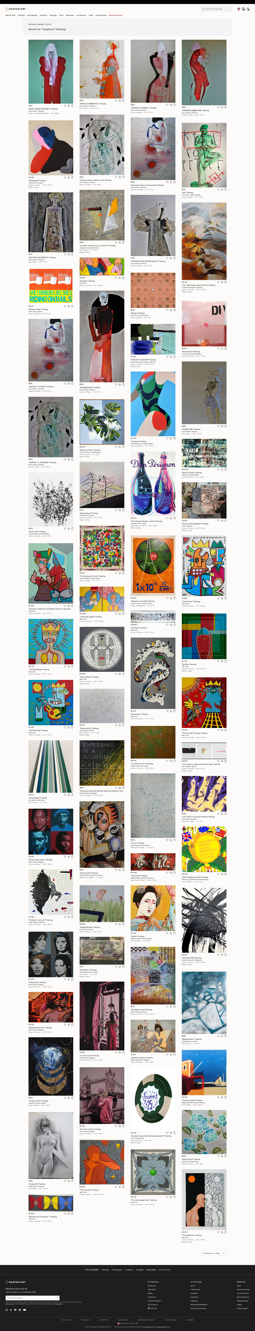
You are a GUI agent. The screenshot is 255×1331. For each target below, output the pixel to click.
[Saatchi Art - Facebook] (15, 1310)
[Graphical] (153, 404)
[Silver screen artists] (50, 832)
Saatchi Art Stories (243, 1289)
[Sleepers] (102, 266)
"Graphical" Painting (138, 441)
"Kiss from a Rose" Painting (90, 1129)
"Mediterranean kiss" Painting (40, 1028)
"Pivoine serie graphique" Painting (195, 524)
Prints (61, 15)
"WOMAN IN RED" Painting (90, 387)
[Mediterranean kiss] (50, 1007)
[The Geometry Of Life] (102, 548)
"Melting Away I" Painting (191, 1039)
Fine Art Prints (164, 1270)
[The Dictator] (204, 565)
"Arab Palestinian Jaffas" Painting (195, 877)
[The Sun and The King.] (204, 702)
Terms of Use (9, 1304)
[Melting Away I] (204, 1003)
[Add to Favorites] (65, 106)
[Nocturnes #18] (204, 920)
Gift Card (154, 1308)
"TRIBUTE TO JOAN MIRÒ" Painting (42, 462)
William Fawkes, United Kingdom (141, 938)
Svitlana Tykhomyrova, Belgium (192, 287)
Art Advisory (81, 15)
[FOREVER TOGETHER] (153, 339)
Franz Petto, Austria (86, 929)
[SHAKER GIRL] (204, 392)
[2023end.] (153, 617)
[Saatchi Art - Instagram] (7, 1310)
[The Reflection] (204, 1199)
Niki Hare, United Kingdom (190, 475)
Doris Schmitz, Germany (36, 111)
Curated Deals (100, 15)
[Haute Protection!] (153, 1036)
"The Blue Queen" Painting (38, 669)
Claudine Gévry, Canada (190, 1041)
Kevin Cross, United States (139, 315)
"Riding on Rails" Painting (38, 309)
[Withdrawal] (50, 147)
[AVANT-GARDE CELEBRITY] (50, 72)
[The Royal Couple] (102, 599)
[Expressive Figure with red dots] (153, 148)
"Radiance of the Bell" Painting (143, 601)
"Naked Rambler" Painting (90, 927)
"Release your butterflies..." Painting (42, 1217)
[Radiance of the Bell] (153, 565)
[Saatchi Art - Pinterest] (20, 1310)
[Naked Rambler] (102, 903)
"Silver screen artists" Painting (40, 860)
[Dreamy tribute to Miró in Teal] (102, 144)
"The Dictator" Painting (191, 601)
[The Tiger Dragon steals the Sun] (204, 241)
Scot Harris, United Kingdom (191, 195)
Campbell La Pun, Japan (138, 523)
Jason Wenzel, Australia (138, 1012)
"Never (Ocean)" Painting (192, 473)
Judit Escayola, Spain (87, 730)
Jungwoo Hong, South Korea (89, 248)
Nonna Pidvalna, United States (90, 578)
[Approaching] (102, 485)
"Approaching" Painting (89, 513)
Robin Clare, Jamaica (35, 311)
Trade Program (196, 1289)
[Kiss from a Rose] (102, 1095)
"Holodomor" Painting (88, 970)
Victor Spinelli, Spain (137, 1138)
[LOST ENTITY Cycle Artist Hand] (204, 794)
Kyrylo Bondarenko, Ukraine (89, 972)
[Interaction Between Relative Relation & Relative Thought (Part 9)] (102, 763)
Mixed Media (151, 1270)
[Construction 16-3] (153, 742)
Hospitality (194, 1293)
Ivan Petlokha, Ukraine (189, 766)
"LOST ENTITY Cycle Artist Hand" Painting (198, 817)
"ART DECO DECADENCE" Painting (41, 257)
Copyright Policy (123, 1320)
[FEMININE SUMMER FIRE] (204, 72)
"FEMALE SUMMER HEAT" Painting (93, 104)
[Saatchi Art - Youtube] (24, 1310)
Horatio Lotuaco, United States (141, 603)
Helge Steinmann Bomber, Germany (142, 878)
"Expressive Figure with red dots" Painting (147, 185)
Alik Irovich (83, 283)
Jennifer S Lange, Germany (37, 1103)
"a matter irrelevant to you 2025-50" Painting (97, 246)
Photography (32, 15)
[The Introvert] (102, 1162)
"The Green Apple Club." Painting (143, 1200)
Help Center (152, 1289)
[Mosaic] (153, 290)
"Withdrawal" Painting (37, 181)
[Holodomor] (102, 951)
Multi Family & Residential (199, 1304)
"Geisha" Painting (137, 936)
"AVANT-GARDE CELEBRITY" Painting (43, 109)
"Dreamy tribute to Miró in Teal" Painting (95, 180)
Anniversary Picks (116, 15)
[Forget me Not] (50, 1066)
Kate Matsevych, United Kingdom (142, 444)
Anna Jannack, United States (140, 845)
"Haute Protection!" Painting (142, 1058)
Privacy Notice (58, 1304)
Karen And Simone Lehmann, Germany (143, 362)
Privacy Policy (150, 1327)
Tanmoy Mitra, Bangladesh (88, 793)
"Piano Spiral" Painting (139, 714)
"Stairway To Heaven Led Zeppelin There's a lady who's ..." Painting (54, 609)
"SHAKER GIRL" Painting (191, 429)
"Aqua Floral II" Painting (191, 1159)
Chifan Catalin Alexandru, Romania (91, 875)
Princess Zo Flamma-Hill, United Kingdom (195, 879)
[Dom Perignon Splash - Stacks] (153, 484)
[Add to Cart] (72, 106)
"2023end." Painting (138, 628)
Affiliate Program (242, 1301)
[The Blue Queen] (50, 641)
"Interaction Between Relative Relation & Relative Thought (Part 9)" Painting (109, 791)
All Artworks (32, 24)
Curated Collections (154, 1301)
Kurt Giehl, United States (36, 800)
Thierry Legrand (187, 526)
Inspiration (70, 15)
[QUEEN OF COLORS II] (50, 350)
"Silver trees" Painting (37, 532)
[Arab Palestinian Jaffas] (204, 849)
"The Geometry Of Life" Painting (92, 576)
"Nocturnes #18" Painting (191, 958)
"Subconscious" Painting (89, 728)
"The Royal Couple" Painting (91, 617)
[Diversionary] (204, 323)
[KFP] (204, 155)
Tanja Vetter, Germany (87, 515)
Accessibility (190, 1320)
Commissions (152, 1297)
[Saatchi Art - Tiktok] (11, 1310)
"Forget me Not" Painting (38, 1101)
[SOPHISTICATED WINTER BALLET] (153, 225)
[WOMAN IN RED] (102, 336)
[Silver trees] (50, 499)
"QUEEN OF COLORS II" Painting (41, 387)
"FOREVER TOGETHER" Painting (143, 360)
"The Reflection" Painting (192, 1235)
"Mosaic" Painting (138, 313)
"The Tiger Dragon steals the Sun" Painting (198, 285)
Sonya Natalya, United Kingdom (39, 534)
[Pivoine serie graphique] (204, 500)
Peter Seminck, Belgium (36, 862)
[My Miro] (204, 636)
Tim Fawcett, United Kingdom (191, 354)
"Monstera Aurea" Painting (90, 450)
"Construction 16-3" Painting (142, 764)
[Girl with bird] (102, 834)
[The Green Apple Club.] (153, 1172)
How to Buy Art (153, 1304)
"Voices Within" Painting (89, 677)
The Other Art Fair (243, 1293)
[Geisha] (153, 908)
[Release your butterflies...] (50, 1203)
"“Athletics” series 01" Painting (40, 920)
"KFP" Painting (187, 193)
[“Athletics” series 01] (50, 892)
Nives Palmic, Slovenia (189, 819)
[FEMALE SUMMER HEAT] (102, 69)
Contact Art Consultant (198, 1308)
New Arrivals (10, 15)
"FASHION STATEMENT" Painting (143, 108)
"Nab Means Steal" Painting (141, 1010)
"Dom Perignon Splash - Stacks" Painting (146, 521)
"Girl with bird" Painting (89, 873)
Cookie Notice (104, 1320)
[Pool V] (153, 805)
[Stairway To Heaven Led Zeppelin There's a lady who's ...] (50, 573)
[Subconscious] (102, 706)
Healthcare (194, 1301)
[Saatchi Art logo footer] (15, 1282)
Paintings (21, 15)
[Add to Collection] (69, 106)
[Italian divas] (50, 954)
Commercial (194, 1297)
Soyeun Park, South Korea (139, 766)
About (193, 1286)
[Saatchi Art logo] (16, 8)
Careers (239, 1304)
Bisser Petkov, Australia (36, 1186)
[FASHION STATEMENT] (153, 71)
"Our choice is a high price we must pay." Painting (201, 764)
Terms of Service (66, 1320)
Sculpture (43, 15)
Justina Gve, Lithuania (35, 183)
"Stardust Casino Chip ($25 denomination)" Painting (151, 1136)
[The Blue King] (50, 702)
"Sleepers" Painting (87, 281)
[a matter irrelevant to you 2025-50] (102, 215)
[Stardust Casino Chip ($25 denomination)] (153, 1099)
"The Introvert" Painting (89, 1190)
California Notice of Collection (146, 1320)
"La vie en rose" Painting (89, 1056)
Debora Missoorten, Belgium (140, 1060)
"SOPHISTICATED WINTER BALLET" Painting (148, 261)
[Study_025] (50, 1145)
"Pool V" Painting (137, 843)
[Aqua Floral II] (204, 1132)
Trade (91, 15)
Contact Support (242, 1308)
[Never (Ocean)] (204, 453)
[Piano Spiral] (153, 673)
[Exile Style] (153, 862)
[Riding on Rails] (50, 286)
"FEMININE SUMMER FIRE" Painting (195, 110)
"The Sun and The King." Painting (194, 733)
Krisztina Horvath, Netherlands (192, 960)
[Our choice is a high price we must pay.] (204, 751)
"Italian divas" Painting (37, 982)
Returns (150, 1293)
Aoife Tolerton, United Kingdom (90, 452)
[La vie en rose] (102, 1016)
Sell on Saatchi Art (243, 1297)
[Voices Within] (102, 649)
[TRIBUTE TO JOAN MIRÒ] (50, 427)
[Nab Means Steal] (153, 975)
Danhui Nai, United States (190, 1161)
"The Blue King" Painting (38, 730)
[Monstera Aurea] (102, 422)
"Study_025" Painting (36, 1184)
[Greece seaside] (204, 1072)
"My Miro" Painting (189, 664)
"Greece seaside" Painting (192, 1100)
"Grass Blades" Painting (37, 798)
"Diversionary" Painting (191, 352)
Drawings (53, 15)
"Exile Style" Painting (139, 876)
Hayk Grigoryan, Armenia (36, 922)
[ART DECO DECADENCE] (50, 222)
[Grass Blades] (50, 766)
